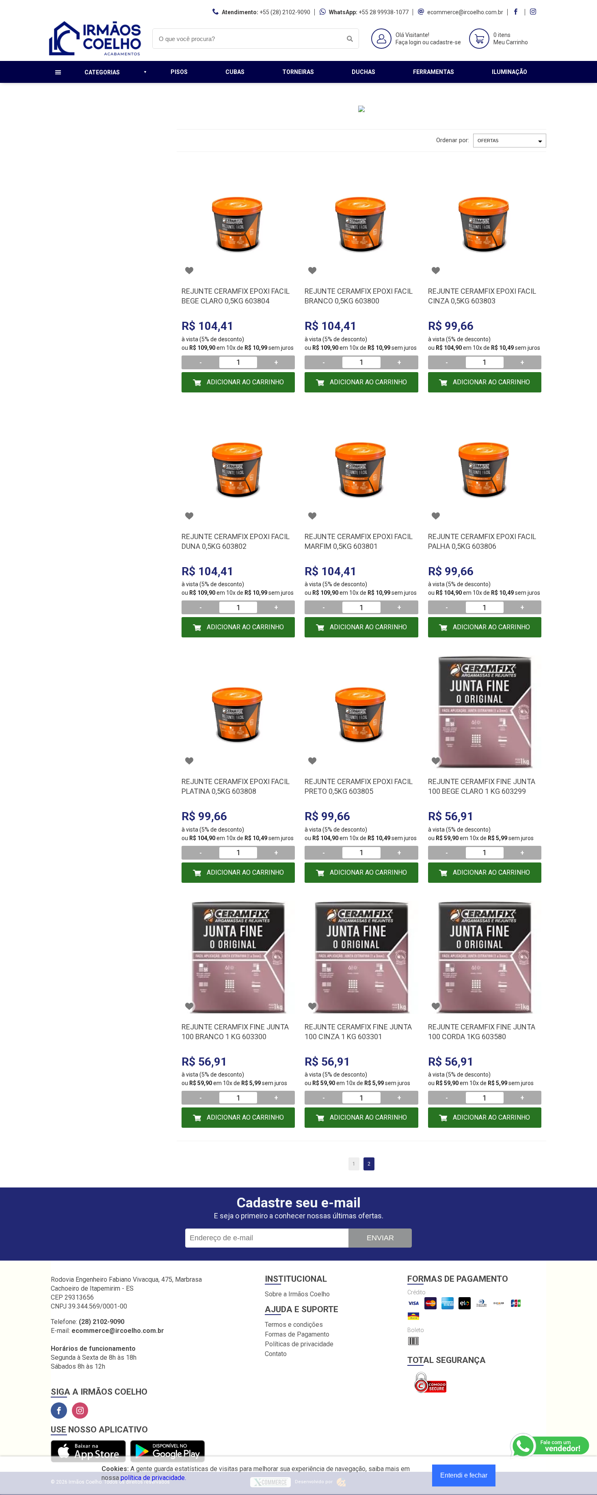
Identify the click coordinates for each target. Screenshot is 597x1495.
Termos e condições (294, 1324)
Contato (276, 1354)
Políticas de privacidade (299, 1344)
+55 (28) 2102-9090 (285, 12)
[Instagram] (80, 1410)
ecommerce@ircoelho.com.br (465, 12)
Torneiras (298, 72)
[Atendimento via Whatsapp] (550, 1446)
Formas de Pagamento (297, 1334)
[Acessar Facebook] (517, 12)
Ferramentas (433, 72)
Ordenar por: (452, 140)
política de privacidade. (153, 1478)
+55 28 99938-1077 (384, 12)
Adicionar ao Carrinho (244, 382)
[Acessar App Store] (88, 1451)
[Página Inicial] (95, 54)
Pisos (179, 72)
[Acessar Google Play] (167, 1451)
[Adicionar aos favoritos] (189, 270)
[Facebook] (59, 1410)
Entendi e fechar (463, 1475)
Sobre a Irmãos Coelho (297, 1294)
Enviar (380, 1238)
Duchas (363, 72)
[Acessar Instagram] (534, 12)
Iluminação (509, 72)
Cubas (234, 72)
